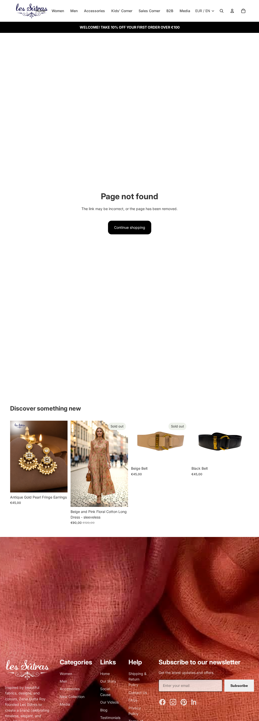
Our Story (108, 681)
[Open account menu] (232, 10)
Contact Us (137, 692)
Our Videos (109, 702)
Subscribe (239, 686)
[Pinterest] (183, 702)
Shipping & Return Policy (137, 679)
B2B (169, 11)
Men (74, 11)
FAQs (132, 700)
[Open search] (221, 10)
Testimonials (110, 717)
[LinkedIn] (194, 702)
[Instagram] (173, 702)
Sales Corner (149, 11)
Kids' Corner (121, 11)
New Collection (72, 696)
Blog (103, 710)
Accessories (94, 11)
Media (185, 11)
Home (40, 11)
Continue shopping (129, 227)
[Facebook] (162, 702)
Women (58, 11)
